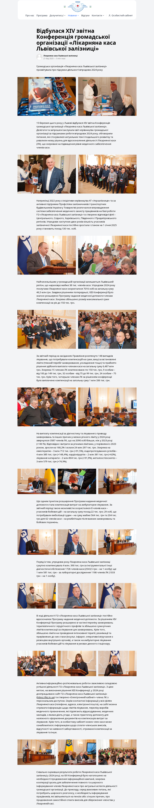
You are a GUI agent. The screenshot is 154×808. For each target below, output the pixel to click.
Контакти (97, 15)
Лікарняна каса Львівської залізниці (60, 55)
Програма (41, 15)
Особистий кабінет (122, 15)
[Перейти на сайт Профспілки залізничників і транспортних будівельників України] (90, 6)
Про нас (29, 15)
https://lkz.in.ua (45, 697)
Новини (72, 15)
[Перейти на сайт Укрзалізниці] (65, 6)
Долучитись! (56, 15)
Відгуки (85, 15)
